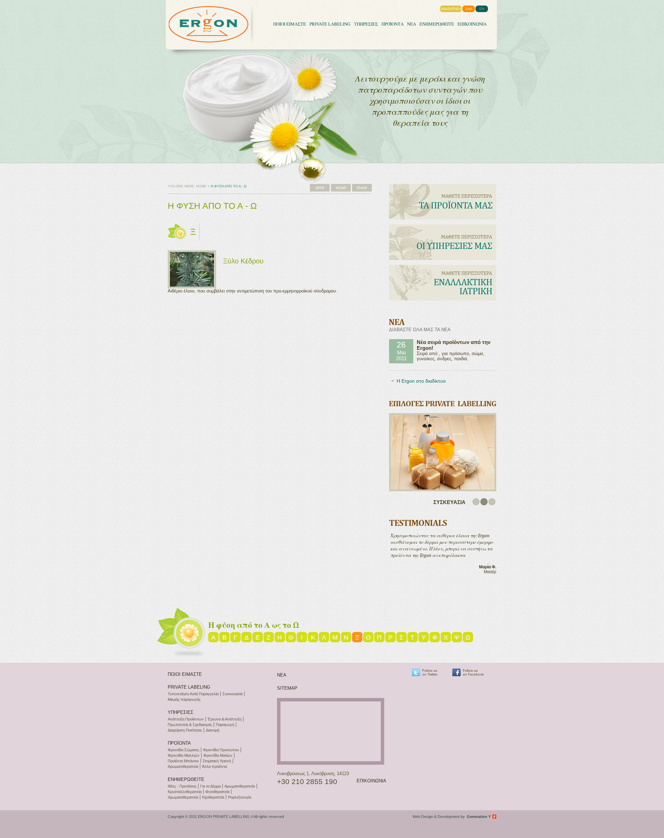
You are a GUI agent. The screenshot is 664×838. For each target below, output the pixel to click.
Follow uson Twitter (429, 672)
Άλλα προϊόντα (214, 766)
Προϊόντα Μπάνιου (183, 761)
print (320, 187)
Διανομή (212, 730)
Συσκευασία (232, 694)
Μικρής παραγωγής (184, 699)
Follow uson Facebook (473, 672)
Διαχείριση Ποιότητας (185, 730)
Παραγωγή (225, 725)
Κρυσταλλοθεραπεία (185, 792)
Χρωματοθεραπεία (183, 797)
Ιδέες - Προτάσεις (182, 786)
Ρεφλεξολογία (239, 797)
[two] (484, 502)
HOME (201, 186)
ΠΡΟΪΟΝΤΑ (392, 24)
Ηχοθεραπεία (213, 797)
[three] (492, 502)
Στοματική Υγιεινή (217, 761)
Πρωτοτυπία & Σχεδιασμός (190, 725)
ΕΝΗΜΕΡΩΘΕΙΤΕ (436, 24)
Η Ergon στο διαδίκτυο (421, 381)
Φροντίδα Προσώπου (221, 750)
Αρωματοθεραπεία (183, 766)
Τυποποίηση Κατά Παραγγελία (193, 694)
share (362, 187)
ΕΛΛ (468, 9)
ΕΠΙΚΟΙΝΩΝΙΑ (472, 24)
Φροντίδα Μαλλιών (184, 755)
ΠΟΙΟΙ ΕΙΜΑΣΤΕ (289, 24)
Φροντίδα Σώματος (183, 750)
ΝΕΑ (411, 24)
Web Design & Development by (452, 816)
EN (481, 9)
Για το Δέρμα (210, 786)
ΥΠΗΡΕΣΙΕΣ (366, 24)
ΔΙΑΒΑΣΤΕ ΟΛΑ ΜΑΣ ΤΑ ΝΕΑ (420, 329)
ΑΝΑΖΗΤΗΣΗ (451, 9)
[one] (476, 502)
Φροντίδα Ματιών (217, 755)
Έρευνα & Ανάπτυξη (224, 719)
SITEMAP (287, 688)
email (341, 187)
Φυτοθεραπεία (217, 792)
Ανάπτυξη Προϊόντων (186, 719)
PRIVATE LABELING (330, 24)
